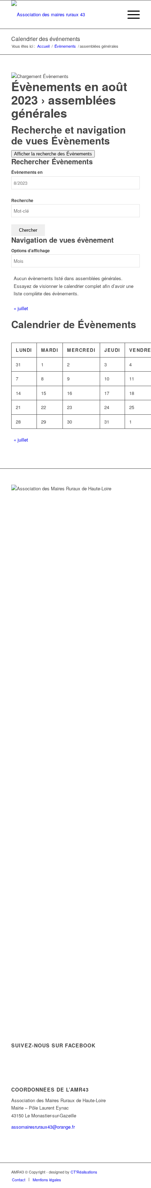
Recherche (22, 200)
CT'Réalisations (84, 1172)
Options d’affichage (30, 251)
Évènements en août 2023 (69, 93)
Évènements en (26, 172)
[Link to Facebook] (134, 1171)
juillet (21, 308)
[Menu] (130, 14)
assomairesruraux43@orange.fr (43, 1126)
